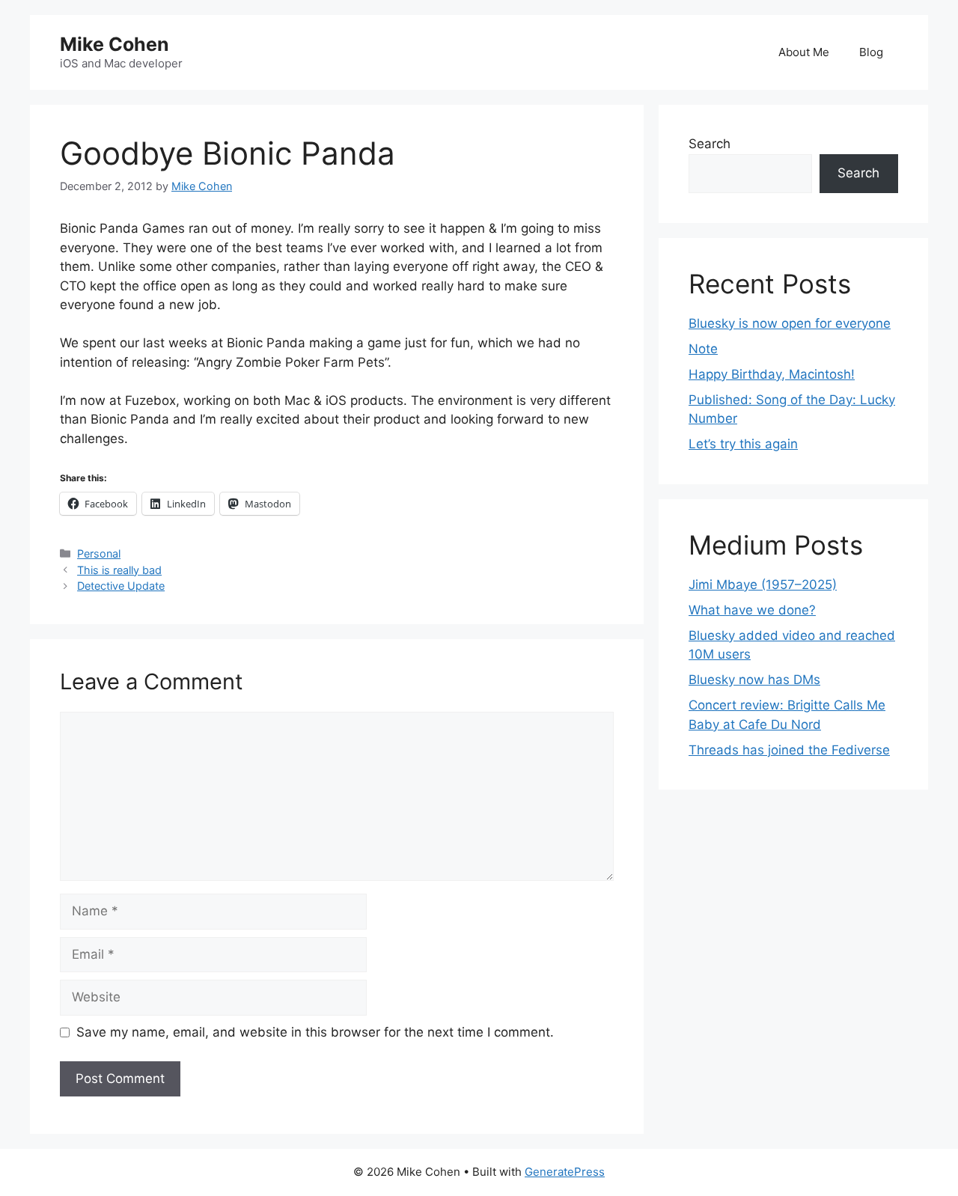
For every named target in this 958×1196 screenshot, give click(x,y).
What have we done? (752, 609)
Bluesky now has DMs (754, 679)
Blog (871, 52)
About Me (803, 52)
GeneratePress (565, 1172)
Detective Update (121, 585)
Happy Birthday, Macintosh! (772, 374)
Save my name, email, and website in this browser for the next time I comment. (315, 1032)
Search (709, 143)
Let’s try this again (743, 443)
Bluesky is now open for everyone (790, 323)
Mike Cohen (114, 44)
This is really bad (119, 570)
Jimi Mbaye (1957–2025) (763, 584)
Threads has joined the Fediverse (789, 749)
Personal (98, 553)
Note (703, 348)
